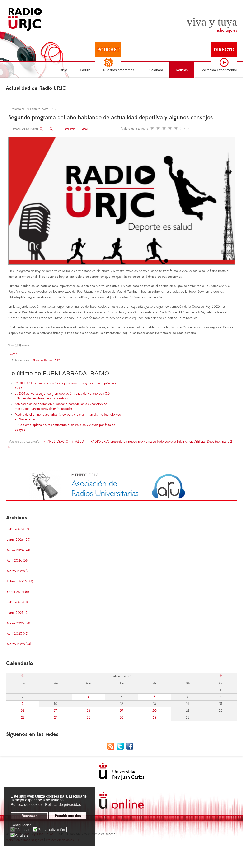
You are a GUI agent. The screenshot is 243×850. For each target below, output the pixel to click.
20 (154, 711)
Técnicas (22, 830)
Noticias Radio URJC (46, 360)
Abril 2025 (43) (17, 634)
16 (22, 711)
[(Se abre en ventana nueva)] (121, 485)
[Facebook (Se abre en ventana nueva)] (131, 746)
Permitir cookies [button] (68, 816)
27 (154, 718)
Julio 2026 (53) (18, 529)
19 (121, 711)
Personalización (51, 830)
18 (88, 711)
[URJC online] (121, 800)
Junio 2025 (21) (18, 613)
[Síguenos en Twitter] (121, 746)
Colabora (156, 70)
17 (55, 711)
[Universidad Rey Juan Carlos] (121, 771)
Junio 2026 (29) (18, 540)
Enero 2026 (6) (18, 592)
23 (22, 718)
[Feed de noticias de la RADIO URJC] (112, 746)
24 (55, 718)
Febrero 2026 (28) (20, 581)
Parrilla (85, 70)
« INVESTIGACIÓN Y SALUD (64, 441)
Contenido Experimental (219, 70)
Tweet (12, 354)
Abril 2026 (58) (17, 561)
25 (88, 718)
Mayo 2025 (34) (18, 623)
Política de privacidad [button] (63, 805)
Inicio (63, 70)
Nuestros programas (118, 70)
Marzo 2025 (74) (19, 644)
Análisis (21, 835)
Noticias (182, 70)
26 (121, 718)
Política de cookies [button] (26, 805)
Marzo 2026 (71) (19, 571)
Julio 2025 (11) (17, 602)
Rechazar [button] (29, 816)
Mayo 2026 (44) (18, 550)
